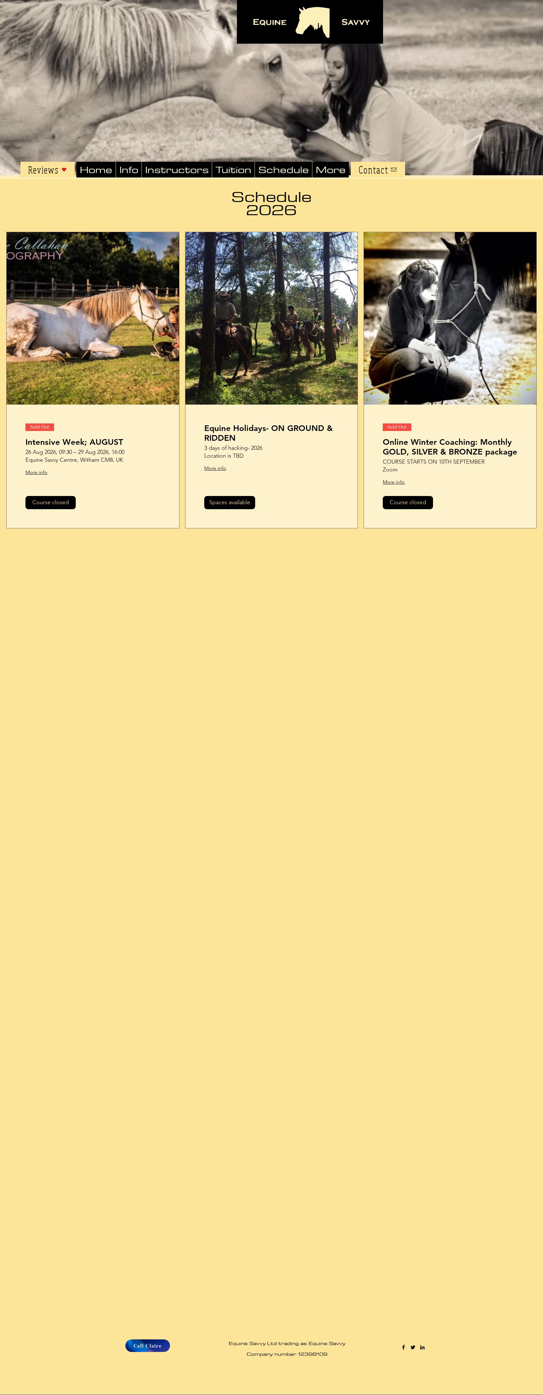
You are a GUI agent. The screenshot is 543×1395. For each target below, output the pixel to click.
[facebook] (403, 1347)
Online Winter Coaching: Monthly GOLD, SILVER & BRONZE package (450, 447)
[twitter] (413, 1347)
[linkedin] (422, 1347)
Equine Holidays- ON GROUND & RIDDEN (268, 433)
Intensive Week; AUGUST (74, 442)
